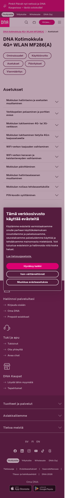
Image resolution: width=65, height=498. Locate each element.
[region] (31, 249)
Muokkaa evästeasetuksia (31, 282)
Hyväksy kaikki (31, 266)
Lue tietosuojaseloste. (19, 256)
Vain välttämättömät (31, 274)
